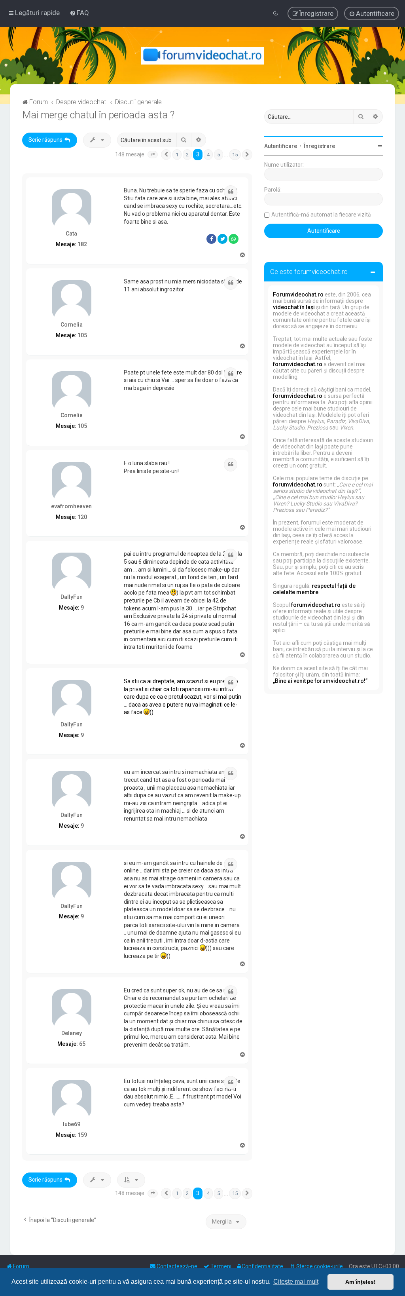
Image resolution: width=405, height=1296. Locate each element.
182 (82, 244)
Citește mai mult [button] (295, 1281)
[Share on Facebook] (211, 239)
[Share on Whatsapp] (233, 239)
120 (82, 517)
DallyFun (72, 597)
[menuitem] (79, 13)
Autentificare (280, 146)
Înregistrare (319, 146)
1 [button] (177, 155)
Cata (71, 233)
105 (82, 335)
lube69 (71, 1124)
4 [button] (208, 155)
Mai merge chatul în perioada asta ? (98, 115)
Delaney (71, 1033)
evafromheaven (71, 506)
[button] (153, 155)
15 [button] (235, 155)
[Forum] (203, 56)
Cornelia (72, 324)
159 (82, 1135)
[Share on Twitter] (222, 239)
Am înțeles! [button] (360, 1282)
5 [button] (218, 155)
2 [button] (187, 155)
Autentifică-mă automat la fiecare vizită (321, 214)
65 (82, 1044)
